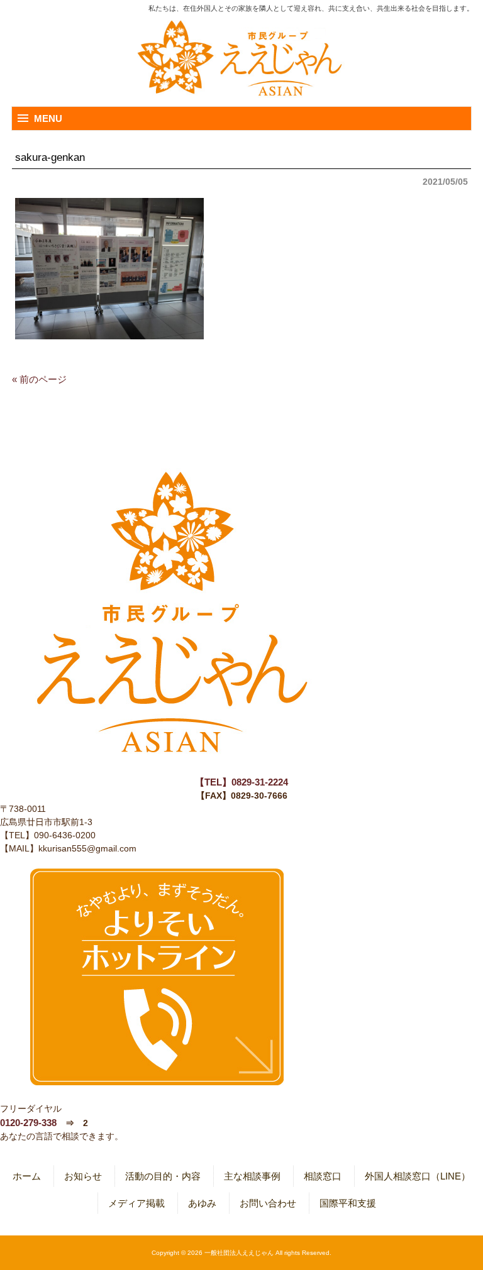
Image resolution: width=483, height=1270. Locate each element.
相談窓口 (322, 1176)
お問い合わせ (268, 1203)
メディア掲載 (136, 1203)
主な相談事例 (252, 1176)
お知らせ (83, 1176)
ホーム (27, 1176)
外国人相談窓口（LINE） (417, 1176)
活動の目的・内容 (163, 1176)
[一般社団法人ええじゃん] (241, 61)
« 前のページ (39, 379)
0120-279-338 (28, 1122)
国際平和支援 (347, 1203)
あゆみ (202, 1203)
